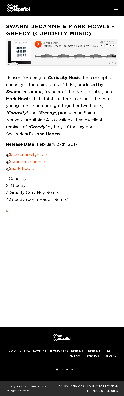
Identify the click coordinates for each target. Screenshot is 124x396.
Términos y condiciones (101, 391)
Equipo (63, 386)
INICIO (12, 351)
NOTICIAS (39, 351)
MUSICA (25, 351)
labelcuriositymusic (29, 154)
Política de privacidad (102, 386)
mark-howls (22, 168)
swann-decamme (27, 161)
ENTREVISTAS (59, 351)
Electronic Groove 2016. (33, 386)
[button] (116, 8)
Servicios (77, 386)
